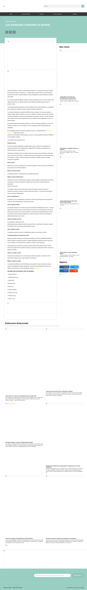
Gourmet (42, 14)
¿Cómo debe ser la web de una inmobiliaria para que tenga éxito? (68, 97)
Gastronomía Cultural (10, 21)
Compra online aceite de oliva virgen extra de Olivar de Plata (68, 201)
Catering (75, 14)
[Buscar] (82, 6)
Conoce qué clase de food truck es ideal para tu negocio (59, 391)
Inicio (11, 14)
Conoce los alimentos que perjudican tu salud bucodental (19, 538)
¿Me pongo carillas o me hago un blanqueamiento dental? (19, 442)
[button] (6, 32)
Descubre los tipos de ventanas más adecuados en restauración (61, 538)
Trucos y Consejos (57, 14)
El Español (37, 268)
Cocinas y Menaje (26, 14)
